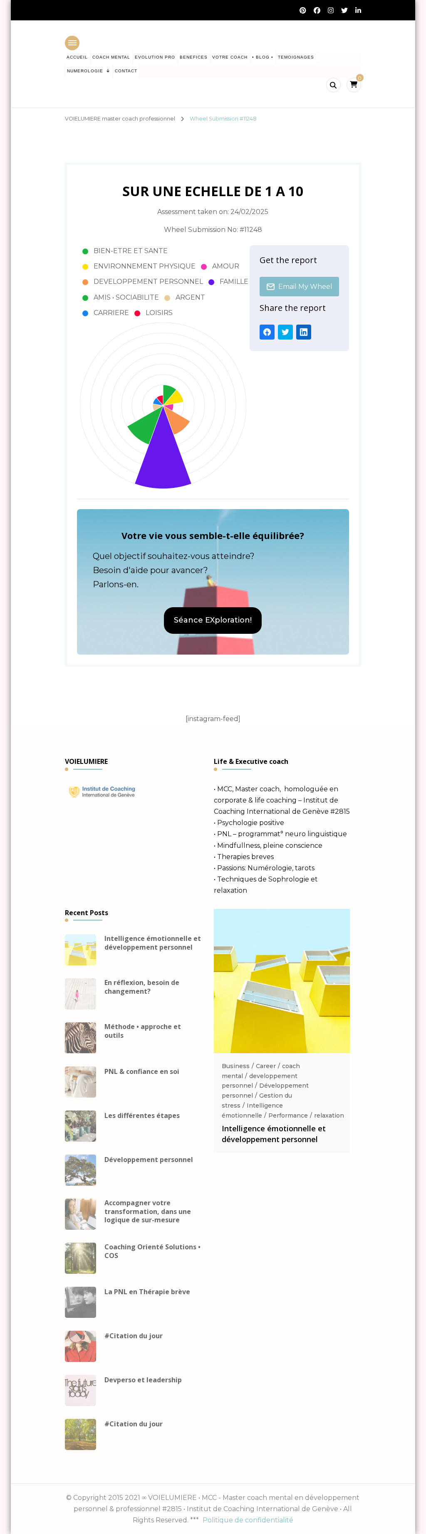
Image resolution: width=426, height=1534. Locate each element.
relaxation (329, 1115)
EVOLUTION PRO (155, 57)
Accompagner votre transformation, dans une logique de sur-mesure (147, 1211)
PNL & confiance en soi (141, 1071)
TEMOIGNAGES (296, 57)
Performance (288, 1115)
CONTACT (126, 71)
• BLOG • (262, 57)
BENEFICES (194, 57)
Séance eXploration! (213, 620)
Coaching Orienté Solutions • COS (152, 1251)
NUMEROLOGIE (85, 71)
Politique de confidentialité (248, 1520)
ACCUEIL (77, 57)
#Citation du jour (133, 1336)
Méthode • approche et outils (142, 1031)
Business (236, 1066)
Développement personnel (148, 1159)
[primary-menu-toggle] (72, 43)
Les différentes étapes (142, 1115)
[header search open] (333, 85)
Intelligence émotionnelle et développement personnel (152, 943)
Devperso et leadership (143, 1380)
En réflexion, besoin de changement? (141, 987)
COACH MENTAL (111, 57)
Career (266, 1066)
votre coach (230, 57)
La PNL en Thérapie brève (147, 1292)
